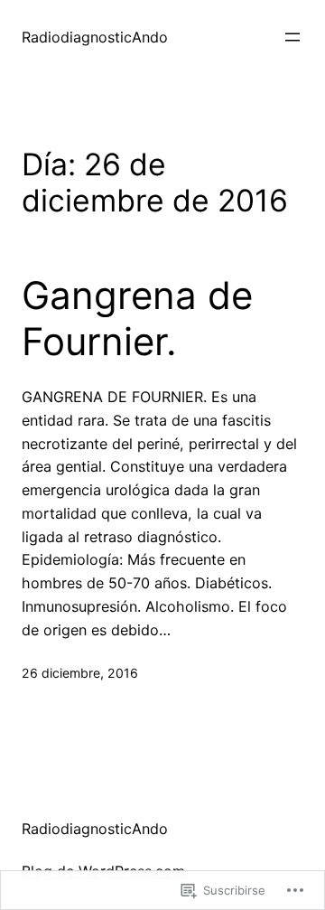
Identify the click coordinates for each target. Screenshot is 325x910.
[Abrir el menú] (292, 37)
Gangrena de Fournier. (137, 318)
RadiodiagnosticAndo (95, 37)
